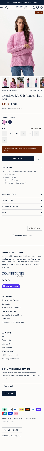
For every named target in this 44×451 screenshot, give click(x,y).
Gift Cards (6, 318)
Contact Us (6, 340)
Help (4, 212)
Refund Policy (18, 419)
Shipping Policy (31, 419)
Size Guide (6, 344)
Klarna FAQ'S (7, 347)
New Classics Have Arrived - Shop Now (22, 2)
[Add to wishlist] (38, 158)
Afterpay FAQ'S (8, 351)
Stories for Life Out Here (12, 315)
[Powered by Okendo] (8, 229)
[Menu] (2, 7)
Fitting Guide (7, 200)
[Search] (7, 7)
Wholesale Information (11, 307)
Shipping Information (10, 358)
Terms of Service (7, 422)
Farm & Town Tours (9, 311)
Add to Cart (18, 158)
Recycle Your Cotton (10, 300)
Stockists (6, 304)
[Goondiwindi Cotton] (22, 7)
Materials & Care (9, 194)
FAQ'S (4, 336)
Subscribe (9, 393)
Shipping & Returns (10, 206)
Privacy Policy (6, 419)
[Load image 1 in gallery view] (22, 43)
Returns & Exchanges (10, 355)
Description (7, 167)
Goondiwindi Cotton (14, 436)
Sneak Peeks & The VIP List (13, 322)
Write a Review (34, 228)
